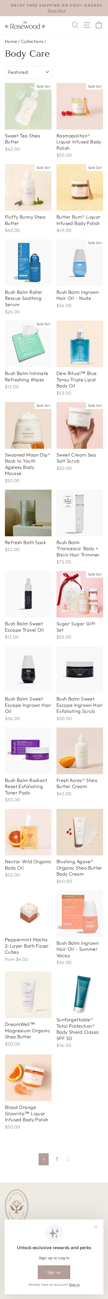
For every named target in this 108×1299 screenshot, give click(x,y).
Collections (32, 41)
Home (11, 41)
